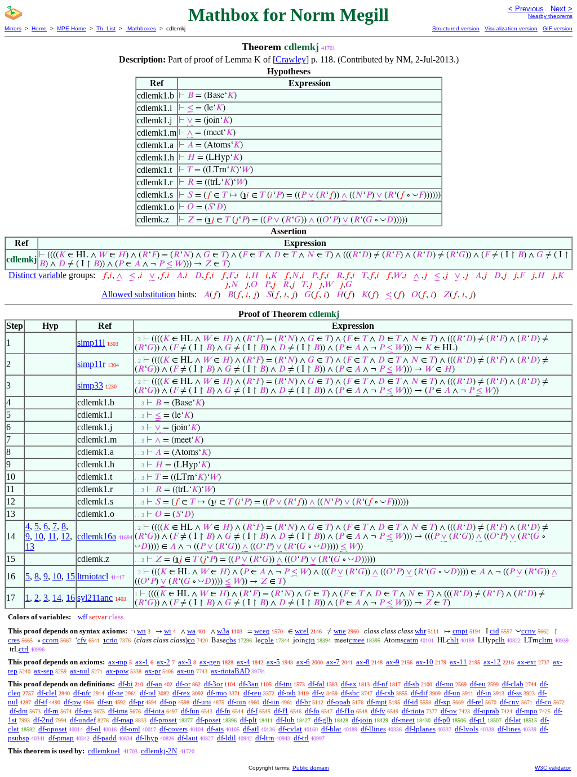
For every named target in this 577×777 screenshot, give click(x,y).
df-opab (338, 702)
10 (38, 536)
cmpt (460, 631)
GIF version (557, 28)
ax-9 (393, 662)
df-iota (154, 711)
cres (14, 640)
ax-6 (303, 662)
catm (410, 640)
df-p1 (477, 720)
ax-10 (424, 662)
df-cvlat (290, 729)
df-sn (105, 702)
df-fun (190, 711)
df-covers (173, 729)
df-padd (105, 738)
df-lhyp (147, 738)
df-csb (385, 693)
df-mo (445, 684)
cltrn (546, 640)
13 (29, 546)
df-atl (251, 729)
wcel (302, 631)
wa (191, 631)
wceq (262, 631)
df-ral (148, 693)
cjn (310, 640)
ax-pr (153, 671)
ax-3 (185, 662)
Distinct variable (37, 275)
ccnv (528, 631)
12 (65, 536)
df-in (484, 693)
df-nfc (82, 693)
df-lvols (466, 729)
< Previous (526, 9)
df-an (154, 684)
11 (52, 536)
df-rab (287, 693)
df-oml (130, 729)
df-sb (411, 684)
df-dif (419, 693)
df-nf (380, 684)
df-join (362, 720)
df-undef (83, 720)
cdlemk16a (96, 536)
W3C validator (553, 768)
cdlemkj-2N (159, 751)
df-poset (208, 720)
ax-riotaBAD (230, 671)
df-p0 (442, 720)
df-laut (187, 738)
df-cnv (510, 702)
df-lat (513, 720)
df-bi (125, 684)
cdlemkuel (104, 751)
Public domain (310, 768)
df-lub (285, 720)
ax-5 (273, 662)
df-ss (515, 693)
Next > (561, 9)
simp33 (90, 385)
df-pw (72, 702)
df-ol (93, 729)
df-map (123, 720)
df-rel (475, 702)
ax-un (185, 671)
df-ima (118, 711)
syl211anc (95, 597)
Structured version (456, 28)
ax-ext (526, 662)
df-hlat (331, 729)
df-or (183, 684)
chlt (453, 640)
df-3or (213, 684)
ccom (50, 640)
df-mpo (527, 711)
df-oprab (486, 711)
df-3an (249, 684)
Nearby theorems (550, 16)
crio (112, 640)
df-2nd (43, 720)
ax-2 (163, 662)
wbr (420, 631)
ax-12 (492, 662)
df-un (452, 693)
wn (141, 631)
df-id (410, 702)
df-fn (223, 711)
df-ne (115, 693)
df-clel (47, 693)
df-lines (509, 729)
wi (167, 631)
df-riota (413, 711)
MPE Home (71, 28)
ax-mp (117, 662)
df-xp (442, 702)
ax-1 (142, 662)
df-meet (403, 720)
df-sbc (350, 693)
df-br (303, 702)
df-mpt (377, 702)
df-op (168, 702)
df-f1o (345, 711)
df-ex (349, 684)
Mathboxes (141, 28)
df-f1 (281, 711)
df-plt (248, 720)
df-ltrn (264, 738)
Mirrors (13, 28)
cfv (82, 640)
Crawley (291, 59)
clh (500, 640)
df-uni (202, 702)
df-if (40, 702)
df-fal (316, 684)
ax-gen (209, 662)
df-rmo (217, 693)
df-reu (252, 693)
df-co (544, 702)
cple (267, 640)
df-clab (512, 684)
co (191, 640)
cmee (357, 640)
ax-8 (363, 662)
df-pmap (61, 738)
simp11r (91, 364)
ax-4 (243, 662)
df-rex (181, 693)
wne (340, 631)
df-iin (271, 702)
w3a (223, 631)
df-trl (301, 738)
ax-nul (80, 671)
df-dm (19, 711)
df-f (252, 711)
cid (494, 631)
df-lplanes (420, 729)
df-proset (163, 720)
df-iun (237, 702)
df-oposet (52, 729)
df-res (83, 711)
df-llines (373, 729)
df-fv (378, 711)
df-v (318, 693)
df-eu (478, 684)
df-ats (215, 729)
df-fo (312, 711)
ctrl (24, 649)
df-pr (136, 702)
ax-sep (44, 671)
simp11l (91, 342)
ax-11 (458, 662)
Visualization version (511, 28)
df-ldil (226, 738)
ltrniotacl (92, 576)
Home (39, 28)
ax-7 (333, 662)
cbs (231, 640)
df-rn (51, 711)
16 (70, 597)
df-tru (283, 684)
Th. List (106, 28)
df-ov (449, 711)
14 (56, 597)
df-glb (323, 720)
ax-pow (117, 671)
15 (70, 576)
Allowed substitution (138, 294)
